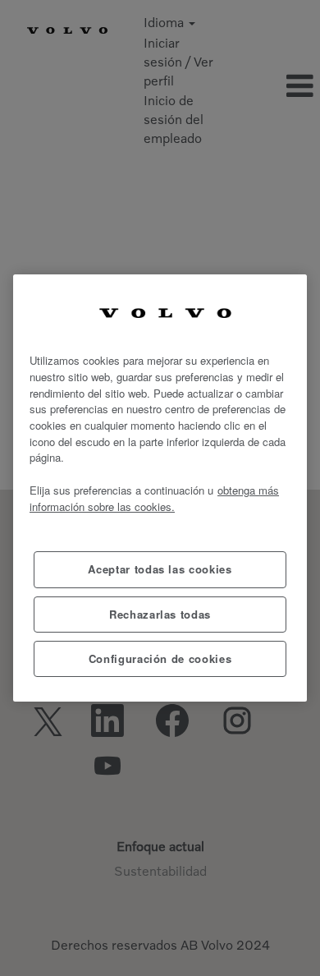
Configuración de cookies (160, 658)
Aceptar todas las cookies (159, 569)
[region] (160, 488)
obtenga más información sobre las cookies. (154, 498)
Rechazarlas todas (160, 614)
